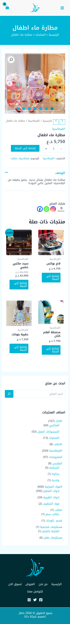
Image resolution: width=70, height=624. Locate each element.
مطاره (14, 158)
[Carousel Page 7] (18, 108)
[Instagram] (53, 209)
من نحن (43, 584)
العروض (30, 584)
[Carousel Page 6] (23, 108)
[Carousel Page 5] (29, 108)
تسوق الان (15, 584)
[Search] (9, 394)
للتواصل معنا (35, 591)
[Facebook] (40, 209)
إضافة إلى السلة (25, 148)
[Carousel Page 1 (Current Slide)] (52, 108)
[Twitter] (35, 600)
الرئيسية (47, 120)
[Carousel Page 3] (40, 108)
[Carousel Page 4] (35, 108)
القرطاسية (34, 120)
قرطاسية (24, 158)
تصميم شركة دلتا (35, 616)
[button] (11, 59)
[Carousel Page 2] (46, 108)
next (10, 83)
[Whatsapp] (46, 209)
